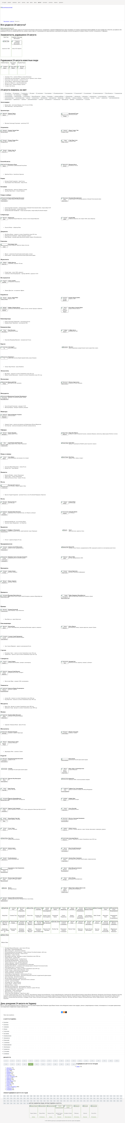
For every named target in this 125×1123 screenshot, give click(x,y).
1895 (54, 1096)
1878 (14, 1096)
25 (36, 1064)
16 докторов (6, 1031)
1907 (94, 1096)
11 (67, 1060)
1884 (21, 1096)
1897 (61, 1096)
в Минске (8, 1078)
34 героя (5, 1029)
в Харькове (9, 1089)
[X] (66, 1012)
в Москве (8, 1079)
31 (73, 1064)
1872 (4, 1096)
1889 (34, 1096)
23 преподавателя (7, 1044)
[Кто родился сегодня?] (6, 7)
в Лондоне (9, 1075)
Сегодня (4, 2)
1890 (38, 1096)
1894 (51, 1096)
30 (67, 1064)
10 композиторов (7, 1035)
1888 (31, 1096)
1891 (41, 1096)
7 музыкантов (6, 1038)
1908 (98, 1096)
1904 (84, 1096)
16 (98, 1060)
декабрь (61, 2)
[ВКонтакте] (62, 1012)
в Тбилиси (9, 1088)
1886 (24, 1096)
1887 (28, 1096)
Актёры (33, 1116)
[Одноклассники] (64, 1012)
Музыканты (93, 1116)
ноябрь (56, 2)
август (39, 2)
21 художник (6, 1051)
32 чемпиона (6, 1053)
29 (61, 1064)
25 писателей (6, 1040)
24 (30, 1064)
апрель (23, 2)
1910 (104, 1096)
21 (12, 1064)
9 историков (6, 1033)
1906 (91, 1096)
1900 (71, 1096)
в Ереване (8, 1072)
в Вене (8, 1070)
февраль (15, 2)
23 (24, 1064)
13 (79, 1060)
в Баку (78, 1066)
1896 (58, 1096)
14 (86, 1060)
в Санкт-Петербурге (11, 1086)
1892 (44, 1096)
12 (73, 1060)
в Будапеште (9, 1069)
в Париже (8, 1083)
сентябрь (45, 2)
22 (18, 1064)
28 (55, 1064)
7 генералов (6, 1026)
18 (110, 1060)
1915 (121, 1096)
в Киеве (8, 1073)
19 (116, 1060)
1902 (78, 1096)
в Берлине (8, 1068)
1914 (118, 1096)
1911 (108, 1096)
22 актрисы (5, 1024)
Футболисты (42, 1116)
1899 (68, 1096)
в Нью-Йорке (9, 1081)
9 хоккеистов (6, 1049)
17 (104, 1060)
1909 (101, 1096)
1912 (111, 1096)
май (28, 2)
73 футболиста (6, 1047)
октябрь (51, 2)
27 (49, 1064)
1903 (81, 1096)
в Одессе (8, 1082)
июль (35, 2)
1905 (88, 1096)
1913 (114, 1096)
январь (9, 2)
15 (92, 1060)
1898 (64, 1096)
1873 (8, 1096)
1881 (18, 1096)
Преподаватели (68, 1116)
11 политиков (6, 1042)
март (19, 2)
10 (61, 1060)
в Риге (8, 1085)
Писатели (59, 1116)
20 (6, 1064)
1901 (74, 1096)
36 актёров (5, 1022)
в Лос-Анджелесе (10, 1076)
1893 (48, 1096)
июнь (31, 2)
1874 (11, 1096)
